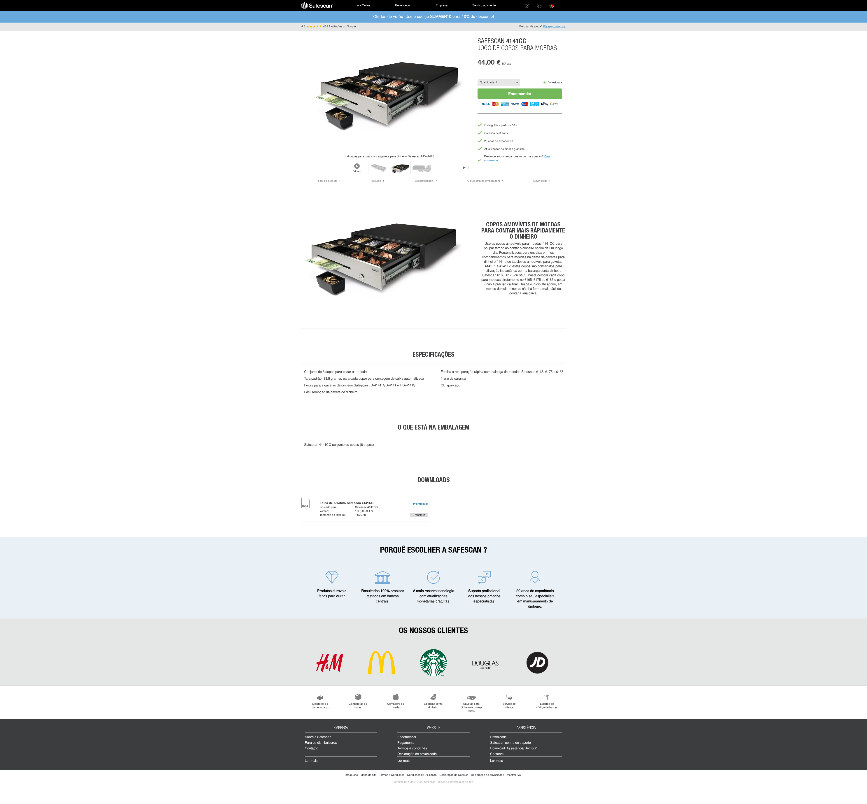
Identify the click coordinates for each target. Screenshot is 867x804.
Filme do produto (327, 181)
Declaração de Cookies (453, 775)
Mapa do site (368, 775)
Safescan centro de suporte (510, 743)
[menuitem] (317, 5)
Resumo (376, 181)
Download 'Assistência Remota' (513, 748)
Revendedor (403, 5)
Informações (420, 504)
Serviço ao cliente (484, 5)
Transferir (419, 515)
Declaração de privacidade (417, 754)
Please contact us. (554, 26)
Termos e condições (412, 748)
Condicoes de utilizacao (422, 775)
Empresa (441, 5)
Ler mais (311, 761)
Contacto (311, 748)
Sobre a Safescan (318, 737)
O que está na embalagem (483, 181)
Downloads (540, 181)
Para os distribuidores (321, 743)
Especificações (424, 181)
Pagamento (405, 743)
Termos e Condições (391, 775)
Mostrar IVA (514, 775)
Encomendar (519, 93)
